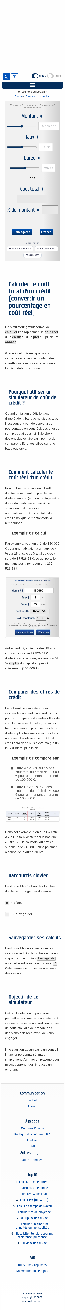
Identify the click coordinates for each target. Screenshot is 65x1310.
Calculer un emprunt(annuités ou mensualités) (32, 1225)
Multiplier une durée (34, 1218)
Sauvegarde (22, 232)
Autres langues (32, 1160)
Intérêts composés (46, 248)
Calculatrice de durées (34, 1182)
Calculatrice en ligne (34, 1188)
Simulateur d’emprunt (20, 248)
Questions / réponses (32, 1265)
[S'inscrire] (6, 76)
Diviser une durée (35, 1243)
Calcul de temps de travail (34, 1206)
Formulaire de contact (38, 96)
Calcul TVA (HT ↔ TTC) (34, 1200)
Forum (18, 96)
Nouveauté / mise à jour (32, 1271)
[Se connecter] (14, 76)
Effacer (46, 232)
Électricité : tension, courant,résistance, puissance (35, 1235)
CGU (32, 1146)
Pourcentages (33, 255)
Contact (33, 1100)
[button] (32, 85)
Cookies (32, 1140)
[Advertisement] (32, 33)
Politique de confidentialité (32, 1134)
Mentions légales (32, 1128)
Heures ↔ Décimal (34, 1194)
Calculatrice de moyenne (34, 1212)
